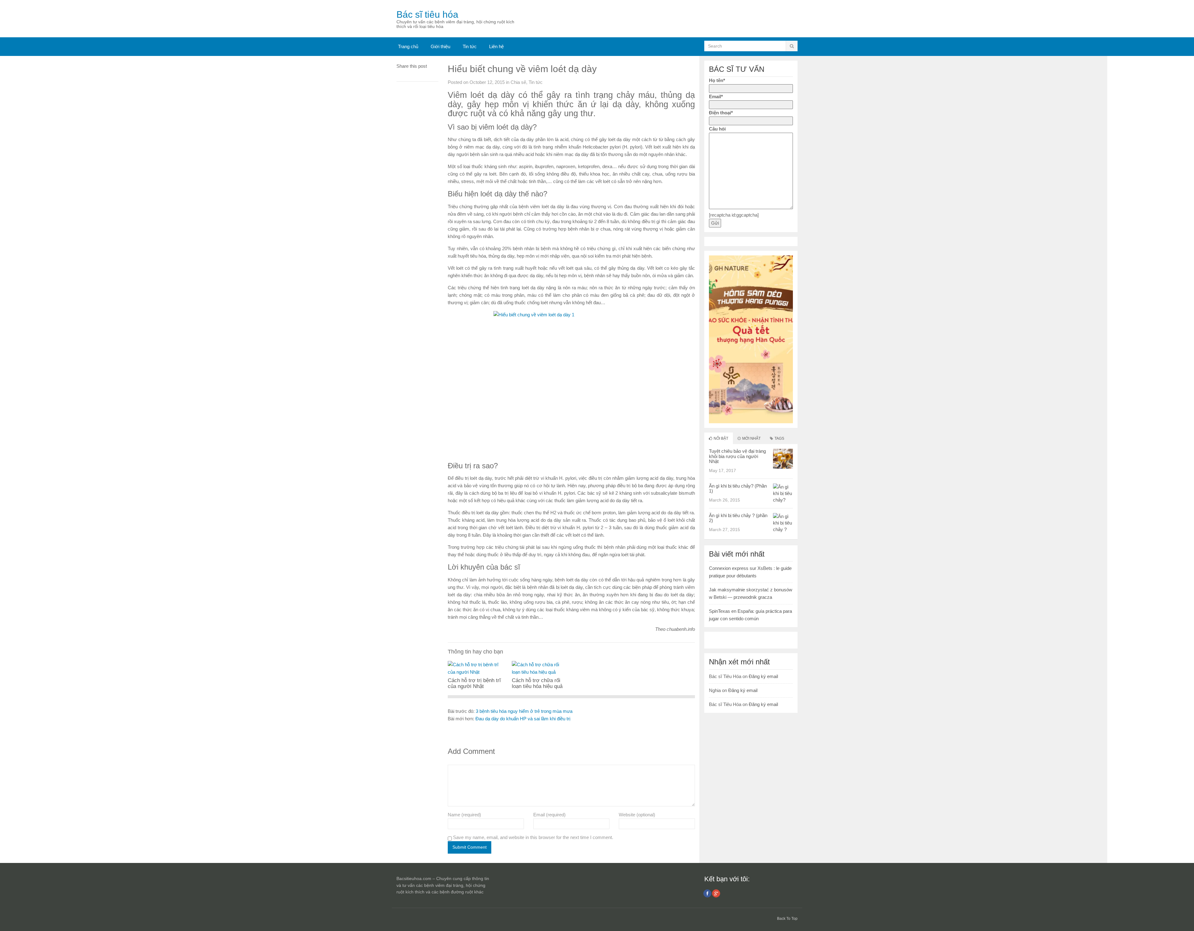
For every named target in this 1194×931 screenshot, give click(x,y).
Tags (779, 438)
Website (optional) (637, 814)
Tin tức (470, 46)
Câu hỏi (717, 128)
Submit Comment (469, 847)
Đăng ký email (763, 676)
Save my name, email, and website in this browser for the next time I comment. (533, 837)
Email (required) (549, 814)
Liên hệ (496, 46)
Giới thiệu (440, 46)
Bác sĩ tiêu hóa (427, 14)
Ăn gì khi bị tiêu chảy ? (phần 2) (738, 518)
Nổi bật (720, 438)
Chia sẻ (518, 82)
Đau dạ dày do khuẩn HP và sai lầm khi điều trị (522, 718)
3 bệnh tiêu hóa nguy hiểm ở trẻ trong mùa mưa (524, 711)
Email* (716, 96)
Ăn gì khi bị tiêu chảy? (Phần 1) (738, 488)
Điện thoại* (721, 112)
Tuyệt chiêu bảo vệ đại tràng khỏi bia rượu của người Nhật (737, 456)
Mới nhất (751, 438)
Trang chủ (408, 46)
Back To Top (787, 918)
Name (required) (464, 814)
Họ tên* (717, 80)
